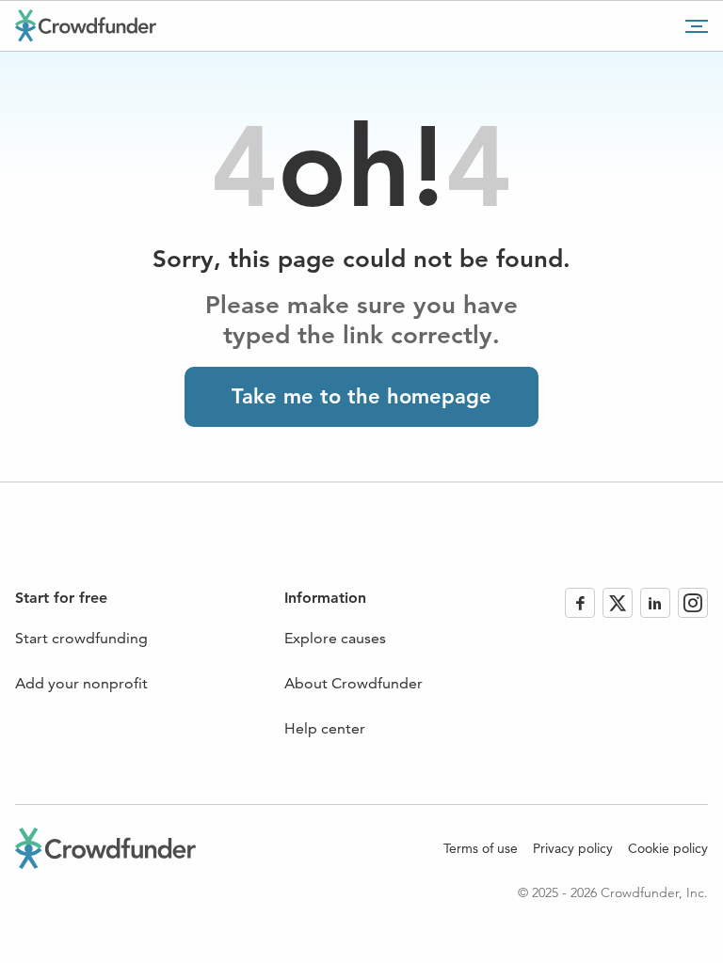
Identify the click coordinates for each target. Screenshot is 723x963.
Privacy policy (573, 848)
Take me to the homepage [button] (361, 396)
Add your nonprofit (81, 683)
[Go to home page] (85, 25)
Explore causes (335, 638)
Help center (324, 728)
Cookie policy (668, 848)
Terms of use (480, 848)
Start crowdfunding (81, 638)
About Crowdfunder (353, 683)
